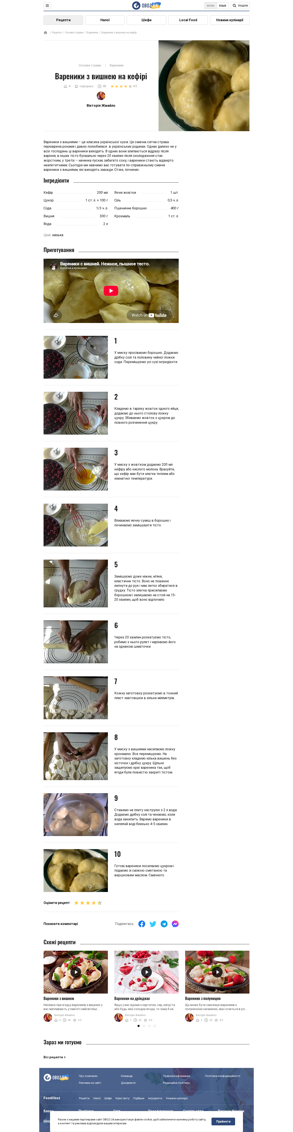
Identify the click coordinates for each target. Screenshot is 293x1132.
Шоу (47, 1121)
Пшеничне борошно (130, 208)
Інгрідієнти (155, 1098)
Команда (127, 1076)
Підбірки (138, 1098)
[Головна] (45, 33)
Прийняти (223, 1121)
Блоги (48, 1111)
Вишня (49, 216)
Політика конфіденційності (222, 1076)
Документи (128, 1082)
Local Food (188, 20)
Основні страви (74, 32)
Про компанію (88, 1076)
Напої (105, 20)
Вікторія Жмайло (64, 1015)
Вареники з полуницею (203, 998)
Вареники (92, 32)
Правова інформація (176, 1076)
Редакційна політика (176, 1082)
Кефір (48, 193)
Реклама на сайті (90, 1082)
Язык (222, 5)
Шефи (146, 20)
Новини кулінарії (229, 20)
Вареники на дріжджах (132, 998)
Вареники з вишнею (59, 998)
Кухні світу (122, 1098)
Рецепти (63, 20)
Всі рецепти (53, 1057)
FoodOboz (52, 1098)
